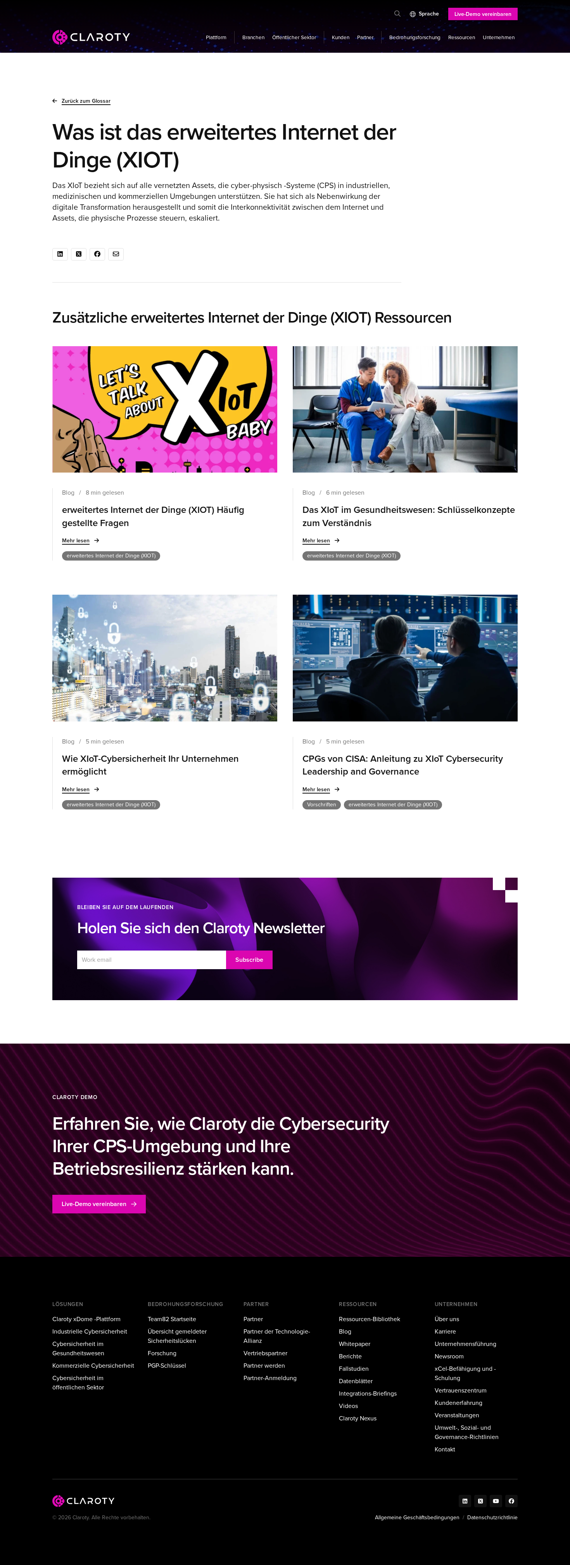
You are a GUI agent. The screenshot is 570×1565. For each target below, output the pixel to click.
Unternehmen (499, 37)
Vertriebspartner (265, 1353)
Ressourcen (461, 37)
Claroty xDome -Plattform (86, 1319)
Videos (348, 1405)
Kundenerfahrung (458, 1402)
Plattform (216, 37)
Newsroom (449, 1356)
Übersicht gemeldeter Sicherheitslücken (177, 1336)
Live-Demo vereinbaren (482, 14)
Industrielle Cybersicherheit (89, 1331)
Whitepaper (354, 1343)
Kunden (340, 37)
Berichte (350, 1356)
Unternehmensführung (465, 1343)
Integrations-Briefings (368, 1393)
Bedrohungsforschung (414, 37)
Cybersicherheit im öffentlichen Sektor (78, 1382)
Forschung (162, 1353)
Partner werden (264, 1365)
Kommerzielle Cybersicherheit (93, 1365)
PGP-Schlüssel (167, 1365)
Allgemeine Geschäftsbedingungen (417, 1517)
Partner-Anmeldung (270, 1377)
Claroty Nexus (358, 1418)
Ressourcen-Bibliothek (369, 1319)
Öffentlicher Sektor (294, 37)
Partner (365, 37)
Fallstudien (354, 1368)
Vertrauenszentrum (461, 1390)
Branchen (253, 37)
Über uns (447, 1319)
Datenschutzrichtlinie (492, 1517)
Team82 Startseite (172, 1319)
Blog (345, 1331)
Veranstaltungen (457, 1415)
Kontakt (445, 1449)
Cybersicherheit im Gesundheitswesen (78, 1348)
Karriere (445, 1331)
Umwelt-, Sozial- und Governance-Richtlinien (467, 1432)
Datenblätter (356, 1381)
